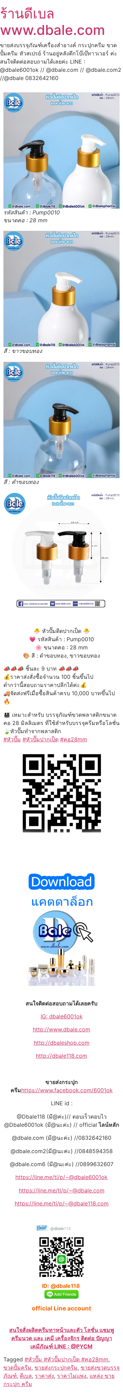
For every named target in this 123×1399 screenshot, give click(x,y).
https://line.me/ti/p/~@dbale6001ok (61, 1177)
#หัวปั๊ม (12, 739)
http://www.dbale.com (61, 1029)
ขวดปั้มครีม (17, 1367)
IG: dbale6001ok (62, 1016)
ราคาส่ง (44, 1375)
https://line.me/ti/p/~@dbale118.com (62, 1203)
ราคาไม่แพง (71, 1375)
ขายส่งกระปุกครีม (56, 1367)
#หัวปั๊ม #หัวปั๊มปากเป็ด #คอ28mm (66, 1359)
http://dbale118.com (61, 1055)
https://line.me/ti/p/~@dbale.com (62, 1190)
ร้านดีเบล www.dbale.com (52, 21)
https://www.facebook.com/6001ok (67, 1090)
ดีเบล (26, 1375)
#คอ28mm (73, 739)
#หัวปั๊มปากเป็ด (40, 739)
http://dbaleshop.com (62, 1042)
